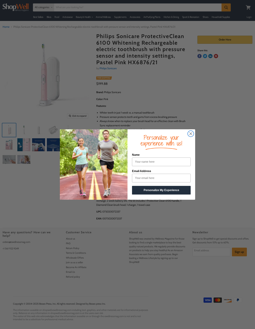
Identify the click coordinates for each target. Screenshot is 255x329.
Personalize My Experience (161, 190)
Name (136, 154)
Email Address (141, 171)
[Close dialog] (191, 134)
